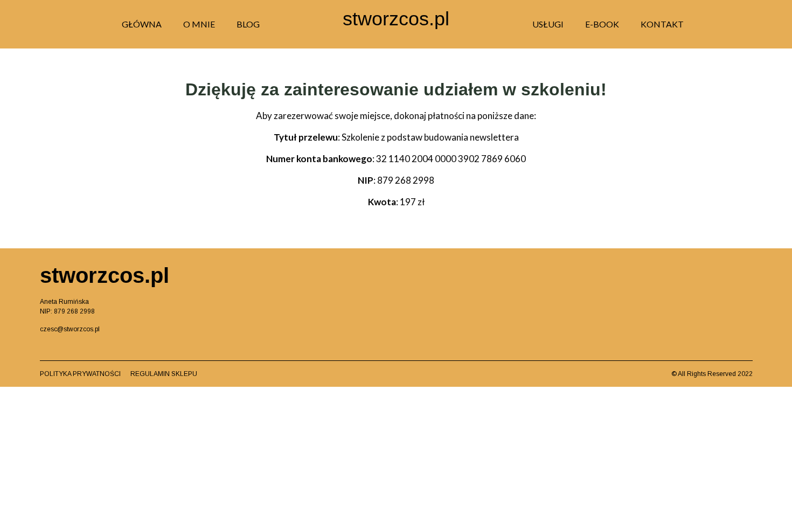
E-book (602, 24)
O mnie (199, 24)
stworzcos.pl (396, 19)
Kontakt (662, 24)
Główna (142, 24)
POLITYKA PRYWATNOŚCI (85, 374)
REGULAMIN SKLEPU (163, 374)
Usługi (548, 24)
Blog (248, 24)
